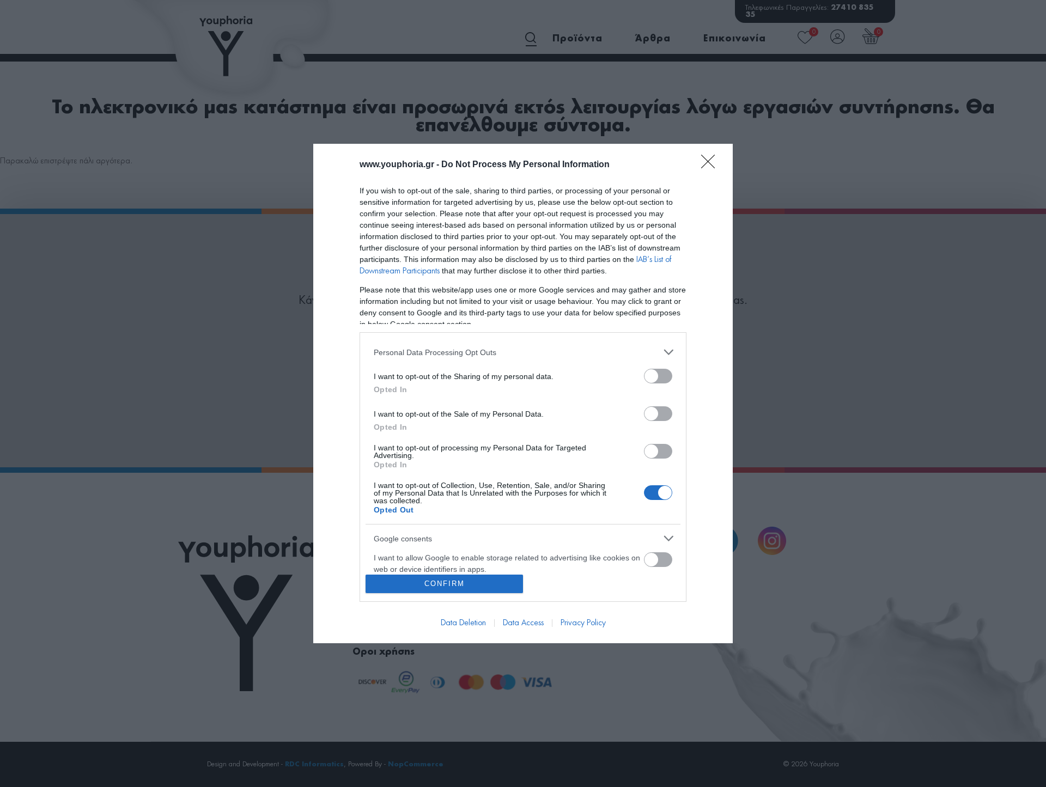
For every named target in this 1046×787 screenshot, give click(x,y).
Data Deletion (463, 623)
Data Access (523, 623)
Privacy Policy (583, 623)
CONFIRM (444, 583)
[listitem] (523, 352)
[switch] (658, 376)
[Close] (711, 165)
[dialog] (523, 393)
